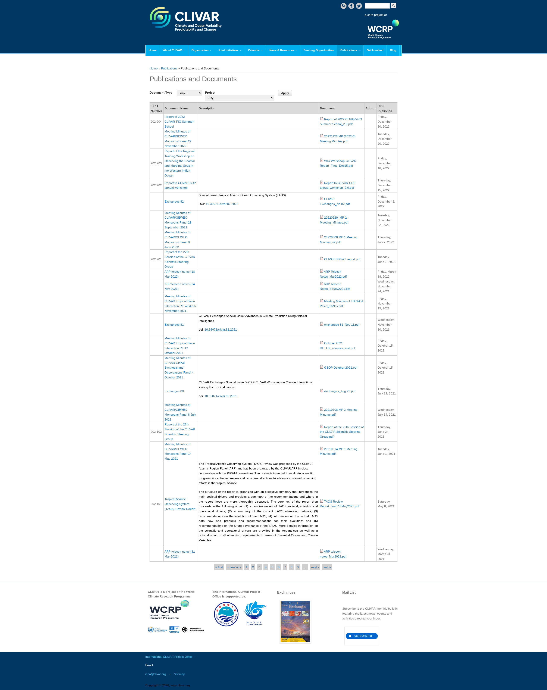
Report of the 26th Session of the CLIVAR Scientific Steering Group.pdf (342, 431)
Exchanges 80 (174, 391)
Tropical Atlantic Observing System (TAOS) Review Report (180, 503)
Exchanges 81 (174, 324)
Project (210, 92)
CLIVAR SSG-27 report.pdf (342, 259)
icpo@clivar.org (155, 674)
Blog (393, 50)
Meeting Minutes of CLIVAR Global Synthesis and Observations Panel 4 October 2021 (179, 367)
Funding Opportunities (319, 50)
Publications (349, 50)
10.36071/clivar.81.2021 (220, 329)
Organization (200, 50)
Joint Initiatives (228, 50)
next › (315, 567)
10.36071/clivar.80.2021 (220, 396)
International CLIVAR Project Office (169, 656)
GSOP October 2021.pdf (340, 367)
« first (219, 567)
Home (152, 50)
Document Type (161, 92)
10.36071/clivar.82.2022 (222, 204)
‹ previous (234, 567)
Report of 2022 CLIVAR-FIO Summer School (179, 121)
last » (327, 567)
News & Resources (282, 50)
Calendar (254, 50)
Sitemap (179, 674)
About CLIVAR (173, 50)
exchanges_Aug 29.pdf (339, 391)
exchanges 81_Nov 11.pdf (341, 324)
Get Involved (375, 50)
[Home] (186, 34)
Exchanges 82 (174, 201)
